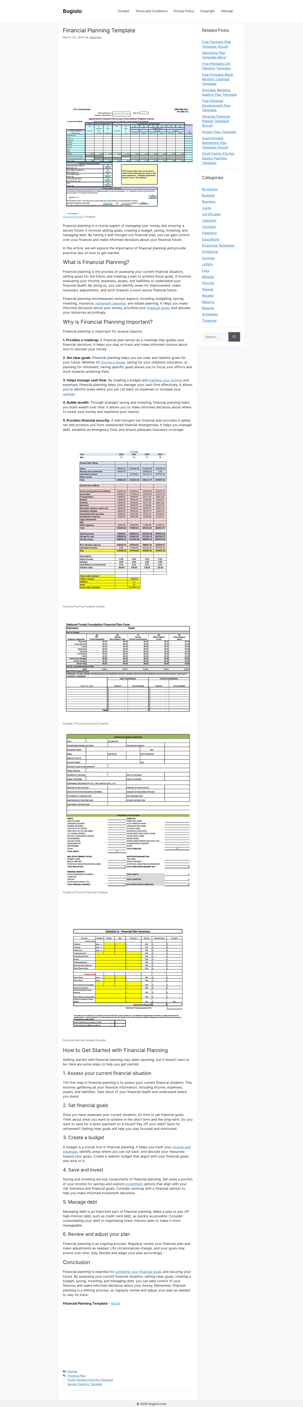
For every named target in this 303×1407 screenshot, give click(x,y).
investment (134, 1184)
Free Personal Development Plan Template (216, 105)
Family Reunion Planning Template (90, 1379)
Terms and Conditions (151, 11)
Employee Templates (218, 245)
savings (69, 394)
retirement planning (110, 303)
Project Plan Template (219, 132)
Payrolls (208, 283)
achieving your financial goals (138, 1272)
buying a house (113, 362)
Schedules (210, 314)
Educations (210, 239)
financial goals (158, 308)
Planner (72, 1371)
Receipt (208, 295)
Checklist (209, 220)
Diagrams (209, 233)
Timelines (209, 321)
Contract (209, 227)
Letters (207, 264)
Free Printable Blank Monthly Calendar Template (217, 79)
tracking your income (165, 380)
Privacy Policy (184, 11)
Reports (208, 302)
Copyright (207, 11)
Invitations (210, 252)
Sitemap (227, 11)
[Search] (234, 337)
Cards (206, 208)
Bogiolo (72, 11)
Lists (205, 270)
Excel (115, 1303)
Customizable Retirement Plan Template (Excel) (215, 142)
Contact (123, 11)
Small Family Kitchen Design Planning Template (218, 158)
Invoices (208, 258)
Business (208, 201)
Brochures (210, 189)
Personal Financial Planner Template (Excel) (216, 121)
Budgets (208, 195)
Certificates (211, 214)
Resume (208, 308)
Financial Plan (76, 1375)
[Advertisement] (128, 70)
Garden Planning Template (84, 1384)
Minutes (208, 277)
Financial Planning (73, 216)
